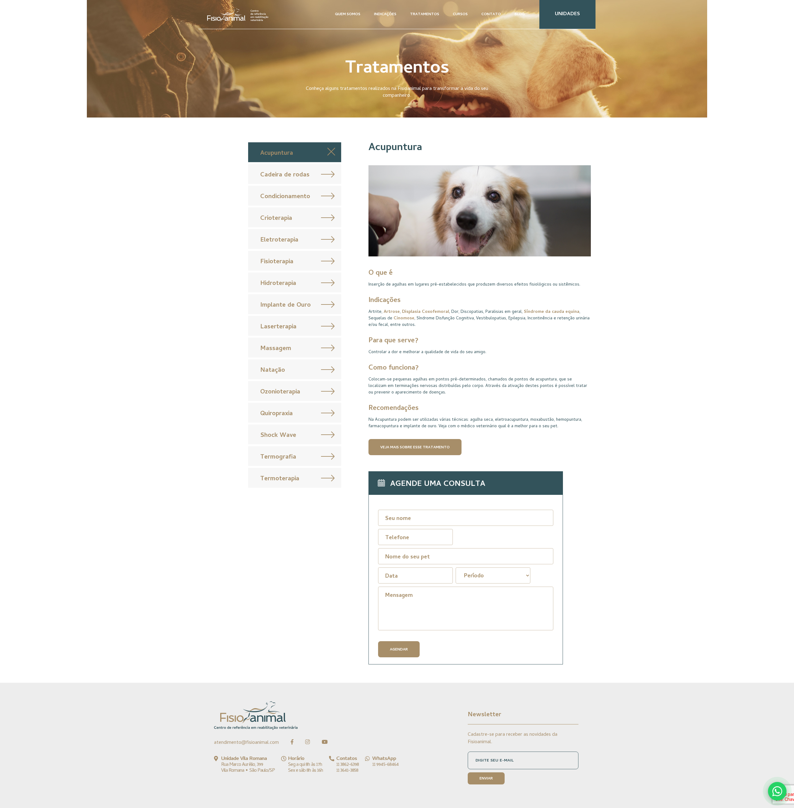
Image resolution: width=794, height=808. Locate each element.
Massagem (275, 349)
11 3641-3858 (347, 771)
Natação (272, 371)
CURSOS (460, 14)
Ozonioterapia (280, 392)
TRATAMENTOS (424, 14)
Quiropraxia (276, 414)
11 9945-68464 (385, 765)
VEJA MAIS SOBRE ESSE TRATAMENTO (415, 448)
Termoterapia (279, 479)
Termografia (278, 457)
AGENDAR (399, 650)
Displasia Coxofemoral (425, 312)
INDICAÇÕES (385, 14)
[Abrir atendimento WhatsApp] (777, 791)
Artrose (392, 312)
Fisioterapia (276, 262)
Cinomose (404, 318)
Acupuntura (276, 154)
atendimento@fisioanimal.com (246, 743)
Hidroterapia (278, 284)
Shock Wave (278, 436)
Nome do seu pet (407, 557)
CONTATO (491, 14)
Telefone (397, 538)
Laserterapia (278, 327)
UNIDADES (567, 14)
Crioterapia (276, 219)
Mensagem (399, 595)
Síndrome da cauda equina (551, 312)
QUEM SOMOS (347, 14)
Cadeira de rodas (285, 175)
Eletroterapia (279, 240)
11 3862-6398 (347, 765)
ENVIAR (486, 779)
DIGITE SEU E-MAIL (494, 760)
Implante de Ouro (285, 305)
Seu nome (398, 518)
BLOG (520, 14)
